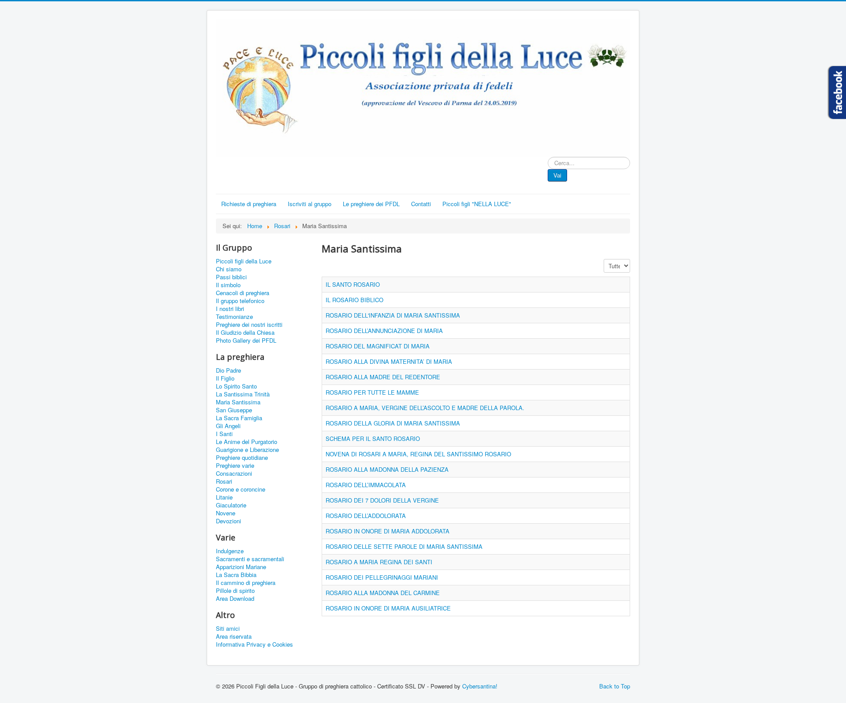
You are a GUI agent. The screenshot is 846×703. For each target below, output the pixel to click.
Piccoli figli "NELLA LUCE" (476, 204)
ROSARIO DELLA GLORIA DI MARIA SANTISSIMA (393, 423)
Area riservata (234, 636)
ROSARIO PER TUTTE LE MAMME (372, 392)
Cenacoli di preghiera (242, 293)
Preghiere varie (235, 466)
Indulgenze (230, 551)
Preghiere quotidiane (242, 458)
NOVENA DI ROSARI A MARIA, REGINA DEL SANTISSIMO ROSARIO (418, 454)
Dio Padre (228, 370)
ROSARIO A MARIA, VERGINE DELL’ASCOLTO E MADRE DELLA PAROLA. (425, 407)
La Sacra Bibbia (236, 575)
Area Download (235, 599)
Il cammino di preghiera (245, 583)
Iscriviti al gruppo (309, 204)
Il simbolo (228, 285)
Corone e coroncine (240, 489)
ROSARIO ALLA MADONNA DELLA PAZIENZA (387, 469)
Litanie (224, 497)
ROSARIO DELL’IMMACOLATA (366, 485)
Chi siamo (228, 269)
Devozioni (228, 521)
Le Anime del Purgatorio (246, 442)
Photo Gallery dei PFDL (246, 340)
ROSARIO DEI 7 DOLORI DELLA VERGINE (382, 500)
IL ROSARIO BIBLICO (354, 300)
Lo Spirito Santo (236, 386)
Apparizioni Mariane (241, 567)
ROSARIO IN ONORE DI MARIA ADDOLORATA (387, 531)
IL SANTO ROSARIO (353, 284)
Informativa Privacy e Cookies (254, 644)
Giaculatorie (231, 505)
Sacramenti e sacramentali (250, 559)
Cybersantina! (479, 686)
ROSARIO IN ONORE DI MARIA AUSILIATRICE (388, 608)
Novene (225, 513)
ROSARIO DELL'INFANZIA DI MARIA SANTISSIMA (393, 315)
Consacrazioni (234, 473)
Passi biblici (231, 277)
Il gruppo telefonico (240, 301)
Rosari (224, 481)
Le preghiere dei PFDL (371, 204)
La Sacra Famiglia (239, 418)
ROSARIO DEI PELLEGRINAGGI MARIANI (382, 577)
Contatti (421, 204)
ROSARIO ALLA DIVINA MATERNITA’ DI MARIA (389, 361)
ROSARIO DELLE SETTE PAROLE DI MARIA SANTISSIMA (404, 546)
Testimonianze (234, 317)
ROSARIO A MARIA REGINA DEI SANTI (379, 562)
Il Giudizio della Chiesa (245, 333)
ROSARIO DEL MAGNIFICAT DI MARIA (378, 346)
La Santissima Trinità (243, 394)
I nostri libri (230, 309)
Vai (557, 175)
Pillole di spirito (235, 591)
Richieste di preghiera (248, 204)
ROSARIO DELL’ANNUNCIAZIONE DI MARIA (384, 330)
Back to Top (614, 686)
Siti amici (228, 629)
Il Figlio (225, 378)
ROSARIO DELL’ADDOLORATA (366, 515)
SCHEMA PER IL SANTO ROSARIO (373, 438)
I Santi (224, 434)
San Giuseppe (234, 410)
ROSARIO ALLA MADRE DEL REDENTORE (383, 377)
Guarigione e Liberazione (247, 450)
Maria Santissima (238, 402)
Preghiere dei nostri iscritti (249, 325)
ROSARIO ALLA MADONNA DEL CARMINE (383, 592)
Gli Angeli (228, 426)
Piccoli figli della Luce (243, 261)
